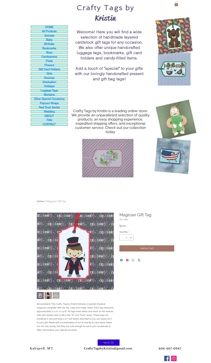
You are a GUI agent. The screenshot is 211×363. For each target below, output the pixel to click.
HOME (49, 27)
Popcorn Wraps (49, 103)
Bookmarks (49, 48)
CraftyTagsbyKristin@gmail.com (108, 348)
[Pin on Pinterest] (127, 260)
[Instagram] (174, 358)
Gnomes (49, 77)
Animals (49, 35)
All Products (49, 31)
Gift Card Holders (49, 69)
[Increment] (131, 237)
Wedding (49, 111)
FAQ (49, 120)
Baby (49, 39)
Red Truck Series (49, 107)
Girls (49, 73)
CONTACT (49, 124)
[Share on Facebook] (121, 260)
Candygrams (49, 56)
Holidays (49, 86)
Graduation (49, 82)
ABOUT (49, 115)
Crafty (89, 7)
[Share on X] (139, 260)
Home (40, 201)
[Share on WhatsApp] (133, 260)
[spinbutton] (126, 237)
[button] (176, 4)
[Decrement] (122, 237)
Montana (49, 94)
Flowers (49, 65)
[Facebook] (167, 358)
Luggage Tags (49, 90)
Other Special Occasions (49, 98)
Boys (49, 52)
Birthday (49, 44)
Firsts (49, 61)
